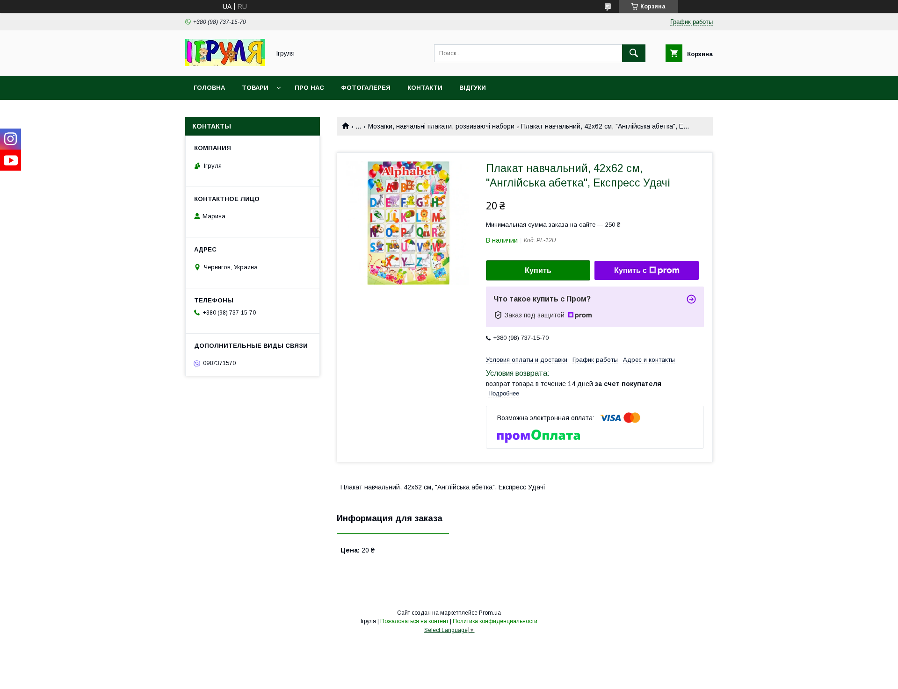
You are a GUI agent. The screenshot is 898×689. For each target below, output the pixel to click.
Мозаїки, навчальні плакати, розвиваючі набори (441, 126)
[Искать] (633, 53)
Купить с (630, 270)
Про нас (309, 87)
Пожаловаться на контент (414, 621)
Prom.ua (490, 613)
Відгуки (472, 87)
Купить (538, 270)
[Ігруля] (225, 63)
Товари (255, 87)
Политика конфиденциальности (495, 621)
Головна (209, 87)
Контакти (424, 87)
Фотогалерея (366, 87)
